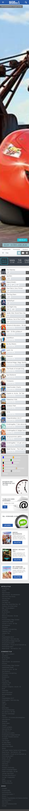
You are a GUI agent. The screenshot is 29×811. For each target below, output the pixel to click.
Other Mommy (6, 719)
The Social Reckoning (8, 710)
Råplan (4, 715)
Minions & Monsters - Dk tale (10, 616)
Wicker (4, 748)
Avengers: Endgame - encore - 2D (11, 686)
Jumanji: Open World (8, 773)
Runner (4, 679)
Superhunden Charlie (7, 621)
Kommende (16, 249)
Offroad (4, 704)
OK (5, 507)
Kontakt (4, 806)
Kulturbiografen (14, 2)
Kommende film (6, 792)
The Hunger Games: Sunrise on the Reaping (14, 750)
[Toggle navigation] (26, 2)
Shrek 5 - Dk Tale (6, 781)
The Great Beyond (7, 783)
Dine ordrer (5, 802)
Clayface (4, 725)
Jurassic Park (6, 633)
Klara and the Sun (7, 729)
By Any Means (6, 612)
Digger (4, 702)
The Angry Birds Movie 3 (9, 775)
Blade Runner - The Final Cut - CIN (11, 648)
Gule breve (5, 764)
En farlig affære (6, 742)
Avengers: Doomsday (8, 767)
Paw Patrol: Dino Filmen (8, 596)
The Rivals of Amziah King (9, 629)
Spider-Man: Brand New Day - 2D (11, 604)
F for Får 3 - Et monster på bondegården (13, 717)
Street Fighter (6, 723)
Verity (3, 706)
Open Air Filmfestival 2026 (9, 804)
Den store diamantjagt (8, 713)
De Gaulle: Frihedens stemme (10, 737)
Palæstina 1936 (6, 631)
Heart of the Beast (7, 692)
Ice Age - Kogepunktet (8, 777)
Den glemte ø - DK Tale (8, 712)
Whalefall (4, 721)
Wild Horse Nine (6, 744)
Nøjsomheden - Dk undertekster (11, 594)
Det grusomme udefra (8, 643)
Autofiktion (5, 610)
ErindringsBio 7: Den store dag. (10, 639)
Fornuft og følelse (7, 727)
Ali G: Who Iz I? (6, 731)
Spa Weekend (6, 625)
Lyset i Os (4, 614)
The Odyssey (5, 589)
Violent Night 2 (6, 762)
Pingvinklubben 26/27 (8, 637)
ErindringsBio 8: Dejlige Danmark (11, 641)
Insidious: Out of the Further (9, 606)
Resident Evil (5, 677)
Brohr (3, 688)
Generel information (7, 794)
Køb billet (22, 240)
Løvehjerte (5, 738)
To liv (3, 635)
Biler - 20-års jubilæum (15, 245)
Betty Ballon (5, 708)
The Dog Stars (6, 598)
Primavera (5, 627)
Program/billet (6, 249)
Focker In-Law (6, 760)
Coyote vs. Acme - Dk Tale (9, 623)
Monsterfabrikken (7, 694)
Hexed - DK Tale (6, 758)
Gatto (3, 779)
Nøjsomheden (6, 592)
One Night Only (6, 602)
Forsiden (4, 788)
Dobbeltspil (5, 600)
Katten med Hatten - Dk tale (10, 771)
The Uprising (5, 681)
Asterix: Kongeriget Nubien (9, 769)
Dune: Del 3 (5, 765)
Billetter (17, 542)
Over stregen (5, 740)
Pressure (4, 618)
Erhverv (4, 796)
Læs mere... (7, 525)
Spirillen (4, 591)
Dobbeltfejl (5, 690)
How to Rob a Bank (7, 746)
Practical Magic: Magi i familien (10, 619)
